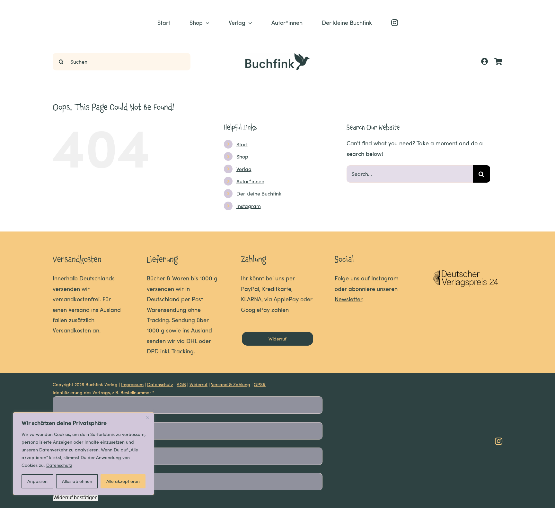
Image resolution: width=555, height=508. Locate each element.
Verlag (243, 169)
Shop (242, 156)
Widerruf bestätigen (75, 497)
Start (242, 144)
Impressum (132, 384)
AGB (181, 384)
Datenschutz (59, 465)
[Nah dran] (147, 418)
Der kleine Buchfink (258, 193)
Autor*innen (250, 181)
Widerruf (198, 384)
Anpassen (37, 481)
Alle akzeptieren (123, 481)
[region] (83, 453)
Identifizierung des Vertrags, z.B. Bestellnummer (103, 392)
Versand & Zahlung (230, 384)
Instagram (248, 206)
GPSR (260, 384)
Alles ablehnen (77, 481)
